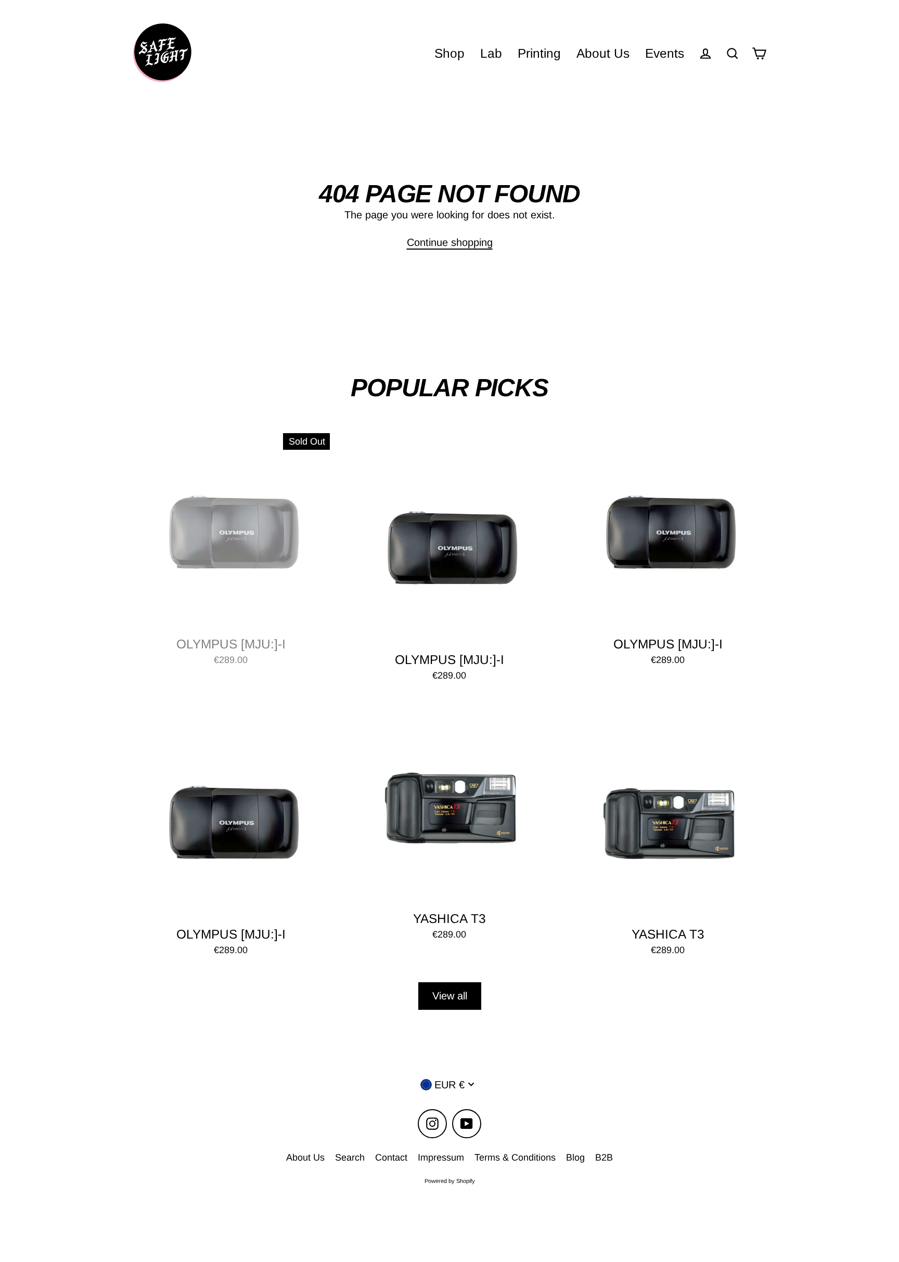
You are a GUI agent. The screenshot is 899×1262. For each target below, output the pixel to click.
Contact (391, 1157)
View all (449, 995)
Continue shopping (450, 242)
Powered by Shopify (450, 1181)
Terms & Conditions (515, 1157)
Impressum (441, 1157)
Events (664, 53)
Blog (575, 1157)
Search (350, 1157)
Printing (539, 53)
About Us (603, 53)
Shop (449, 53)
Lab (491, 53)
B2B (604, 1157)
